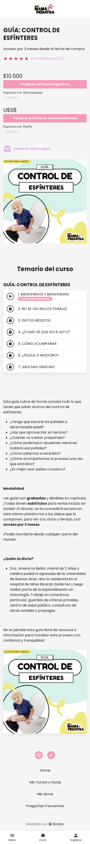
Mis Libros (45, 794)
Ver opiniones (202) (47, 58)
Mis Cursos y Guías (45, 782)
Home (45, 770)
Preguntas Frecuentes (45, 805)
